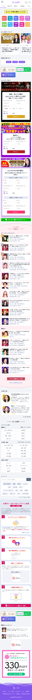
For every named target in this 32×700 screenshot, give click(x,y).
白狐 (19, 240)
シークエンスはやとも (13, 287)
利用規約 (27, 691)
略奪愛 (26, 490)
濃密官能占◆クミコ (21, 250)
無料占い (16, 6)
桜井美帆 (19, 314)
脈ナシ (21, 487)
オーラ (8, 468)
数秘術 (8, 471)
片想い (19, 484)
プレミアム (11, 239)
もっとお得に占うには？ (17, 382)
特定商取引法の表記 (25, 694)
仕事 (19, 493)
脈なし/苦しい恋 (24, 285)
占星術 (23, 463)
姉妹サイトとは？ (26, 532)
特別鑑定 (22, 6)
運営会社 (18, 694)
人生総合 (16, 334)
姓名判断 (15, 62)
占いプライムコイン (6, 526)
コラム (28, 6)
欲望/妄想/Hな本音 (13, 250)
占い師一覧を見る (27, 416)
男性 (13, 113)
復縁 (21, 490)
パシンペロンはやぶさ (21, 259)
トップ (3, 6)
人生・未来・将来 (22, 334)
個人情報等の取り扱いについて (9, 694)
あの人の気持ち (7, 484)
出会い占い (8, 438)
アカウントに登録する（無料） (19, 606)
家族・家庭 (23, 450)
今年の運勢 (8, 456)
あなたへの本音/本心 (13, 240)
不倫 (14, 484)
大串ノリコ (11, 336)
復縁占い (23, 433)
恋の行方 (8, 433)
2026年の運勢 (25, 493)
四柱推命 (9, 62)
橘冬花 (19, 305)
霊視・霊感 (8, 465)
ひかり (19, 296)
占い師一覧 (18, 691)
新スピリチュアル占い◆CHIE (22, 269)
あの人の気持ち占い (20, 239)
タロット (8, 463)
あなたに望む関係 (13, 269)
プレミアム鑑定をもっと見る (16, 379)
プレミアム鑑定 (11, 691)
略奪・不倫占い (8, 435)
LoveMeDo (25, 484)
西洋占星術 (21, 62)
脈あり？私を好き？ (13, 278)
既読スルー (12, 493)
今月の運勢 (23, 456)
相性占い (23, 435)
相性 (17, 490)
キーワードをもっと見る (24, 497)
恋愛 (15, 239)
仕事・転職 (8, 448)
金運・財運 (23, 448)
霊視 (9, 487)
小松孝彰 (19, 354)
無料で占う (16, 116)
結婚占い (23, 438)
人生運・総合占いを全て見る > (24, 442)
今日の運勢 (8, 453)
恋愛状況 (18, 285)
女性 (7, 113)
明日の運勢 (23, 453)
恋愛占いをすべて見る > (25, 427)
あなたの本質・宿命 (8, 445)
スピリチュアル (23, 465)
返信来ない (5, 493)
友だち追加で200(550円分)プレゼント (17, 219)
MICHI (19, 278)
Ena (18, 323)
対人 (9, 450)
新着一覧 (10, 6)
